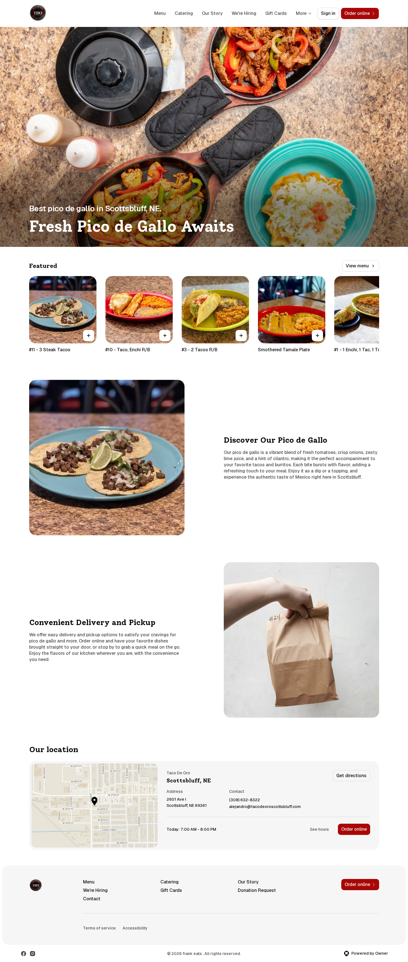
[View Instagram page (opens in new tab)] (32, 953)
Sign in (328, 13)
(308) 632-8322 (244, 800)
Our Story (212, 13)
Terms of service (99, 928)
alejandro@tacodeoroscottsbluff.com (265, 806)
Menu (160, 13)
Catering (184, 13)
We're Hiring (244, 13)
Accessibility (135, 928)
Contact (91, 899)
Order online (354, 829)
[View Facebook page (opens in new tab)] (23, 953)
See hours (319, 829)
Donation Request (257, 890)
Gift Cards (276, 13)
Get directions (351, 776)
